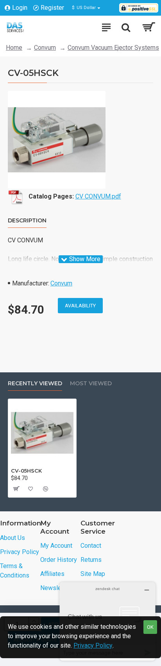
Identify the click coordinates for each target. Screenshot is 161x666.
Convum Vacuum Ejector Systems (113, 47)
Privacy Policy (93, 645)
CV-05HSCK (26, 470)
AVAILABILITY (80, 306)
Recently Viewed (35, 383)
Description (27, 220)
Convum (45, 47)
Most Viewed (91, 383)
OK (150, 627)
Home (14, 47)
